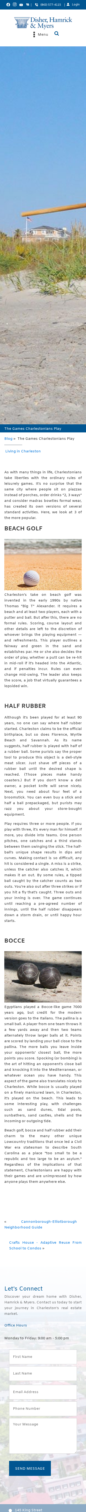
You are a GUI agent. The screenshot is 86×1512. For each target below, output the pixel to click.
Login (76, 5)
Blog (8, 438)
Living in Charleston (23, 451)
